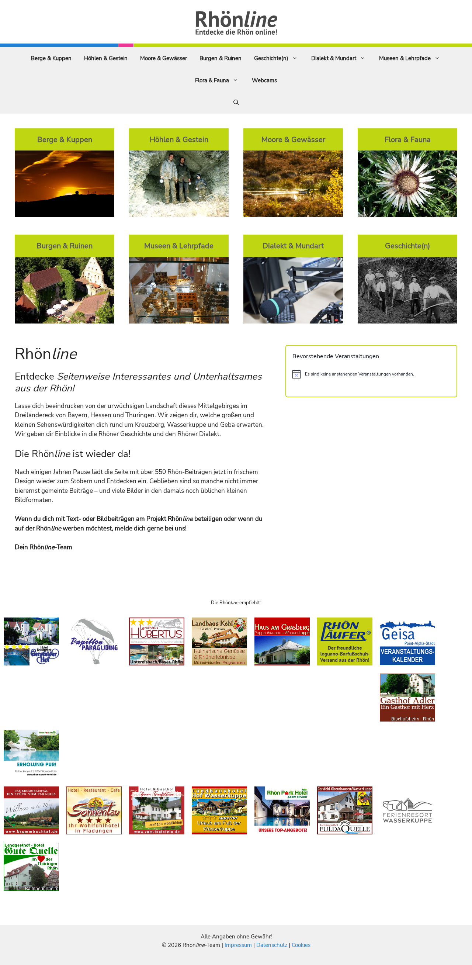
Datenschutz (271, 945)
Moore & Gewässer (163, 58)
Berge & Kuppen (51, 58)
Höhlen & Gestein (106, 58)
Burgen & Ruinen (220, 58)
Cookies (301, 945)
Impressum (239, 945)
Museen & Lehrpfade (405, 58)
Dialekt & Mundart (333, 58)
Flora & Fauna (212, 80)
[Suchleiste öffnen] (236, 102)
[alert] (371, 374)
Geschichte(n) (271, 58)
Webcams (264, 80)
